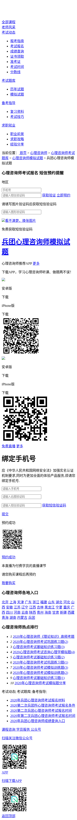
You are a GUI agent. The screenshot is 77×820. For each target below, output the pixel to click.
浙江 (36, 602)
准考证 (15, 61)
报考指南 (17, 41)
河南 (17, 612)
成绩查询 (17, 51)
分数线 (15, 72)
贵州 (40, 612)
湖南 (12, 617)
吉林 (40, 607)
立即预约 (63, 195)
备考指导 (8, 103)
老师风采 (8, 27)
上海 (12, 602)
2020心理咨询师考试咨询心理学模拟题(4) (44, 652)
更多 (36, 263)
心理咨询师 (19, 10)
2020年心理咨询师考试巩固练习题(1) (40, 662)
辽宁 (24, 607)
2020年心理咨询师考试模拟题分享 (40, 683)
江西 (32, 607)
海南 (47, 612)
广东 (28, 602)
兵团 (31, 617)
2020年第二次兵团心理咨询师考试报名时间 (42, 716)
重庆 (66, 607)
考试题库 (8, 80)
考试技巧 (17, 117)
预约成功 (8, 557)
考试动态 (8, 32)
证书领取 (17, 56)
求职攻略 (17, 139)
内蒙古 (22, 617)
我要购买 (8, 583)
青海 (5, 617)
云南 (24, 612)
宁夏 (59, 607)
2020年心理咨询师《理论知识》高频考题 (43, 636)
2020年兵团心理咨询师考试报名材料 (37, 700)
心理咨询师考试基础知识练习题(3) (39, 647)
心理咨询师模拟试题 (27, 158)
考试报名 (17, 46)
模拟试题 (17, 94)
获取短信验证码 (54, 505)
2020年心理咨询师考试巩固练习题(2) (40, 642)
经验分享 (17, 144)
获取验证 (49, 195)
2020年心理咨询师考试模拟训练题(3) (40, 667)
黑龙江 (49, 607)
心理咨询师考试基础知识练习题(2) (39, 657)
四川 (9, 612)
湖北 (59, 602)
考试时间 (17, 67)
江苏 (17, 607)
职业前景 (17, 134)
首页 (23, 153)
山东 (51, 602)
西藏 (71, 612)
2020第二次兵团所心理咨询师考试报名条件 (42, 705)
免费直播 (8, 446)
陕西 (32, 612)
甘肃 (55, 612)
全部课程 (8, 22)
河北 (66, 602)
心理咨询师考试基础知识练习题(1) (39, 678)
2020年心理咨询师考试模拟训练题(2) (40, 673)
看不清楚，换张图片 (20, 220)
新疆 (63, 612)
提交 (5, 514)
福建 (43, 602)
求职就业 (8, 125)
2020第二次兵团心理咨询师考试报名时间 (41, 710)
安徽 (9, 607)
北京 (5, 602)
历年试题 (17, 89)
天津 (20, 602)
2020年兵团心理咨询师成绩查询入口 (37, 721)
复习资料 (17, 111)
